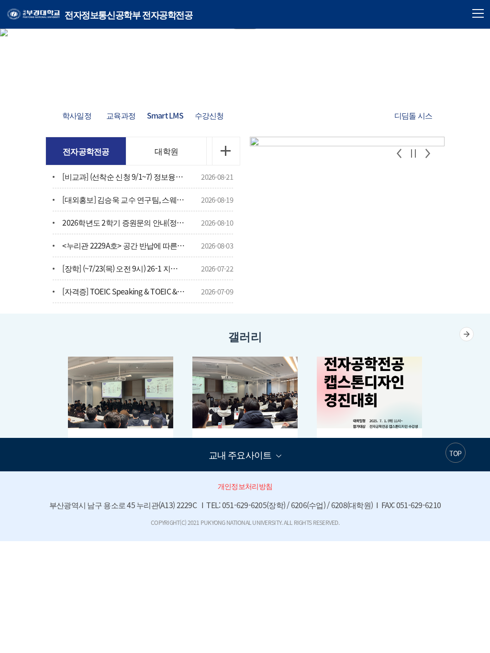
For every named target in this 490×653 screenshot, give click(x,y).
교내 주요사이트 (240, 454)
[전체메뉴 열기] (478, 13)
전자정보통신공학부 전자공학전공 (100, 14)
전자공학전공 (86, 151)
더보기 (226, 151)
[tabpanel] (245, 32)
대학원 (166, 151)
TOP (455, 453)
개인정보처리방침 (245, 486)
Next (428, 153)
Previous (399, 153)
